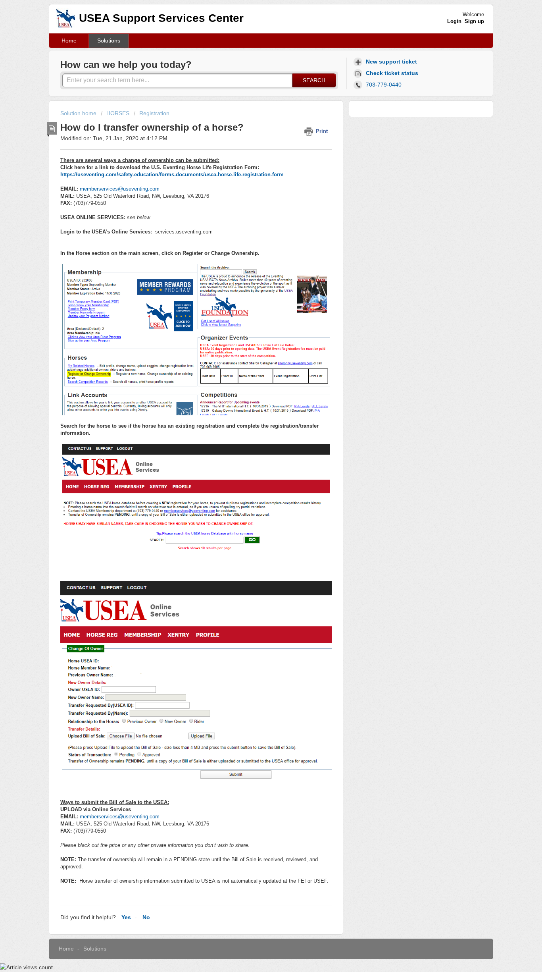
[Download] (256, 392)
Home (69, 40)
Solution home (79, 113)
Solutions (108, 40)
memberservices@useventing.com (120, 189)
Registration (154, 113)
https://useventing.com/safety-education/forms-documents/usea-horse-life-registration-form (172, 174)
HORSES (117, 113)
